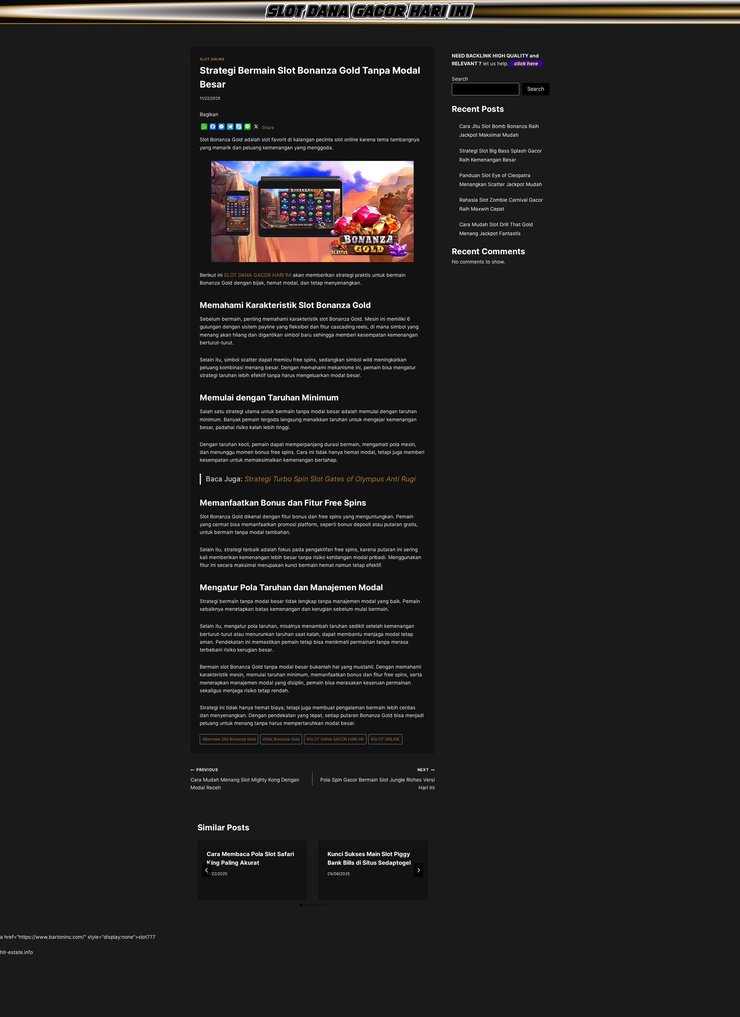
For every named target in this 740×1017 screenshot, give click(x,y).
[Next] (418, 870)
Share (268, 127)
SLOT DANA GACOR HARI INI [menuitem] (257, 275)
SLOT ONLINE (212, 59)
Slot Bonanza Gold (281, 739)
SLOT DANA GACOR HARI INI (335, 739)
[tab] (300, 904)
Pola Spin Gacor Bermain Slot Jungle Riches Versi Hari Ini (377, 778)
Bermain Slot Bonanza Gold (229, 739)
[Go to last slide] (206, 870)
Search (460, 79)
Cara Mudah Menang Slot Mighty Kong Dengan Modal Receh (244, 778)
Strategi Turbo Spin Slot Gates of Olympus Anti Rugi (330, 479)
